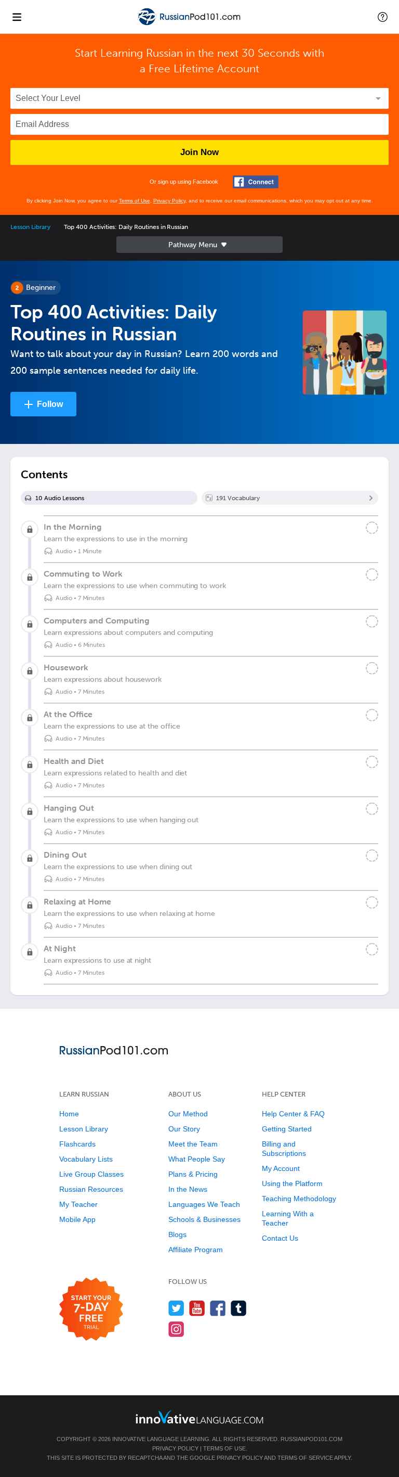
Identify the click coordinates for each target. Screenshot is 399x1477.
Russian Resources (91, 1189)
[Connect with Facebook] (256, 181)
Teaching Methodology (299, 1198)
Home (69, 1114)
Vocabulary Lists (86, 1159)
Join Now (199, 152)
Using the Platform (292, 1183)
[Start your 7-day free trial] (91, 1310)
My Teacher (78, 1204)
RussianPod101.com (311, 1439)
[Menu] (16, 16)
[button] (382, 16)
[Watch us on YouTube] (197, 1308)
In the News (187, 1189)
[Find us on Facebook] (218, 1308)
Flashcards (77, 1144)
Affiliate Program (195, 1249)
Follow (50, 404)
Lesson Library (30, 227)
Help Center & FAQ (293, 1114)
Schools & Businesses (204, 1219)
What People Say (196, 1159)
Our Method (188, 1114)
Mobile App (77, 1219)
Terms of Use (134, 200)
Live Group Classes (91, 1174)
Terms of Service (305, 1458)
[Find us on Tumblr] (239, 1308)
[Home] (190, 24)
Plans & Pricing (193, 1174)
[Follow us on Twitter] (176, 1308)
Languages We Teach (204, 1204)
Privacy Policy (169, 200)
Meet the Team (193, 1144)
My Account (281, 1168)
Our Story (184, 1129)
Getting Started (287, 1129)
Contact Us (280, 1238)
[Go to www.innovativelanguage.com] (199, 1417)
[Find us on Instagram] (176, 1329)
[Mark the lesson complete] (372, 527)
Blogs (177, 1234)
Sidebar (199, 244)
